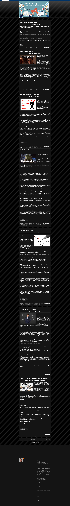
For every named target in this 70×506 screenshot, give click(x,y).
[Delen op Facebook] (47, 47)
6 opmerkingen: (40, 223)
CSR (22, 436)
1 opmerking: (40, 47)
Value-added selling (24, 225)
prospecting (31, 147)
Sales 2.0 (33, 224)
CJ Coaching (21, 45)
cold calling (23, 147)
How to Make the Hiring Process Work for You (43, 471)
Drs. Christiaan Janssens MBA (24, 83)
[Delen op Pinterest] (48, 47)
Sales (37, 147)
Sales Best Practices (44, 224)
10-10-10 (23, 304)
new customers (28, 147)
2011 (37, 501)
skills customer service (39, 436)
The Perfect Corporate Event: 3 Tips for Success (44, 474)
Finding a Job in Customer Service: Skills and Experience (34, 378)
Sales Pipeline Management (26, 51)
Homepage (33, 439)
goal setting (23, 224)
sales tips (40, 147)
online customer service (32, 436)
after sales (26, 304)
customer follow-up (30, 304)
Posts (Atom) (37, 442)
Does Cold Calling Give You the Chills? (29, 94)
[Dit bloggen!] (45, 47)
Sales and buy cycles (38, 224)
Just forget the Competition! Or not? (29, 22)
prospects (35, 147)
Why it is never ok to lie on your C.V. (42, 470)
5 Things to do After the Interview (41, 479)
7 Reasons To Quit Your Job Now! (42, 477)
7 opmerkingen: (40, 89)
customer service (36, 304)
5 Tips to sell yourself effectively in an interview (43, 487)
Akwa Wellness (23, 44)
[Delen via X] (46, 47)
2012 (37, 500)
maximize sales (28, 224)
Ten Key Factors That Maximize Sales (29, 149)
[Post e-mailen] (43, 47)
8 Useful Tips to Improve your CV (41, 480)
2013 (37, 499)
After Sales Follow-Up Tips (26, 230)
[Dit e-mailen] (44, 47)
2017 (37, 496)
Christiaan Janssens (27, 458)
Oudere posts (48, 439)
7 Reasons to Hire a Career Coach (28, 309)
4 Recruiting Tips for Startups (41, 478)
